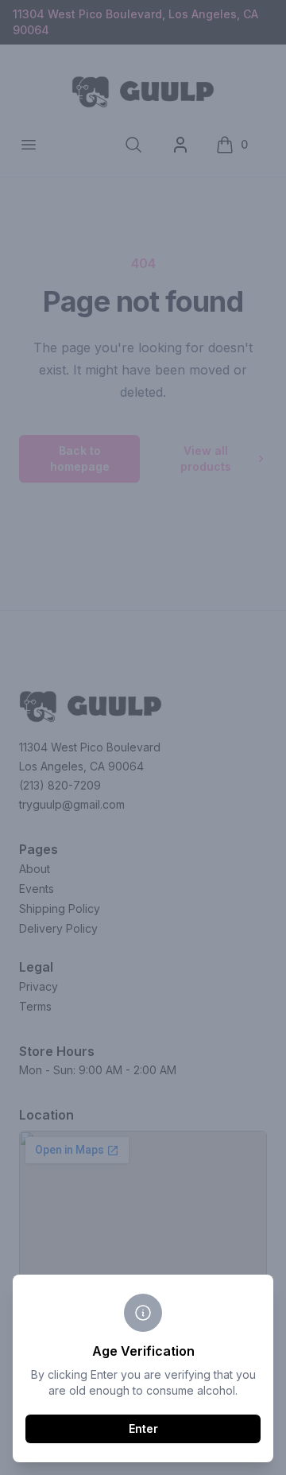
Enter (143, 1428)
